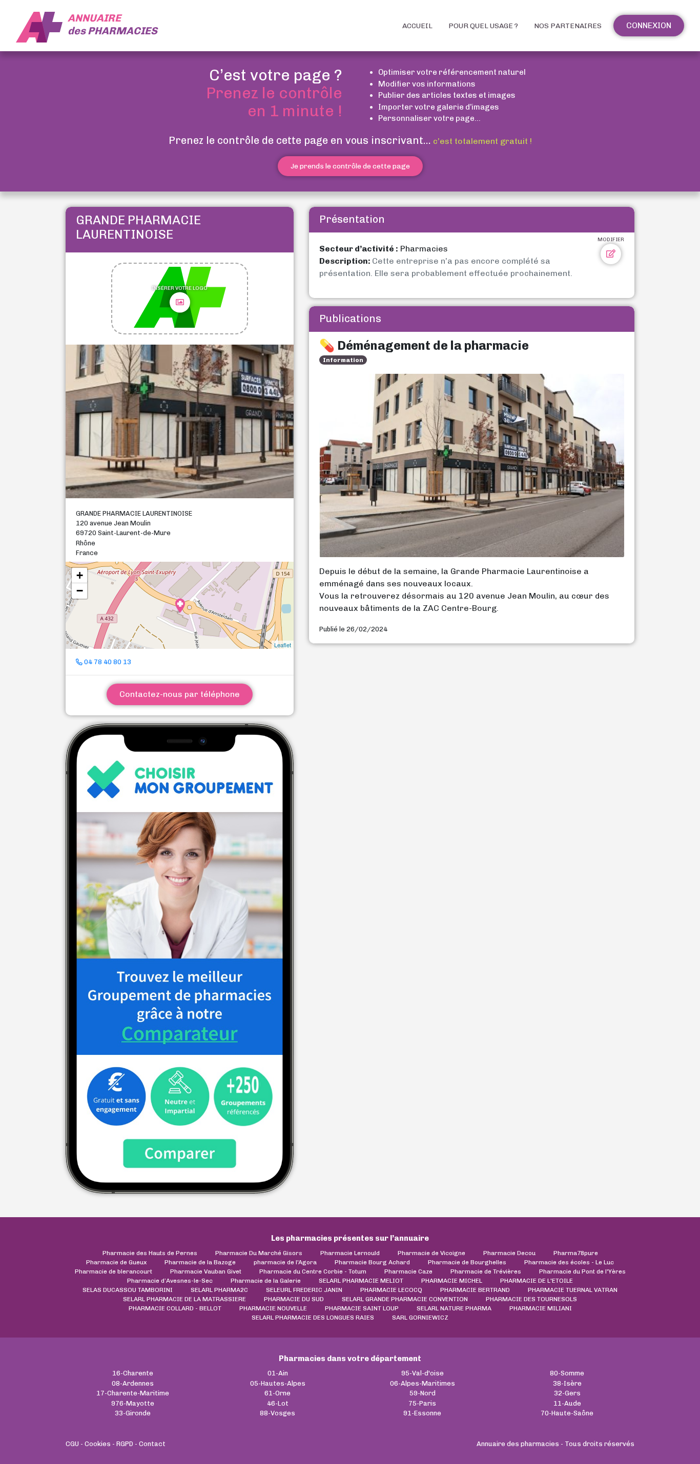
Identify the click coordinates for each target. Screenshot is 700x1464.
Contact (152, 1444)
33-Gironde (133, 1413)
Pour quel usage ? (483, 26)
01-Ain (277, 1373)
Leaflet (282, 645)
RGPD (124, 1444)
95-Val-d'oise (422, 1373)
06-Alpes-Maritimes (422, 1383)
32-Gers (567, 1393)
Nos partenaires (568, 26)
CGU (72, 1444)
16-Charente (132, 1373)
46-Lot (278, 1403)
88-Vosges (277, 1413)
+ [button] (79, 575)
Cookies (98, 1444)
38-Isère (567, 1383)
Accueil (417, 26)
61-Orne (277, 1393)
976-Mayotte (132, 1403)
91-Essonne (422, 1413)
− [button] (79, 590)
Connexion (648, 25)
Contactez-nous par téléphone (179, 694)
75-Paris (422, 1403)
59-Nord (422, 1393)
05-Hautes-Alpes (277, 1383)
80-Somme (567, 1373)
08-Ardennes (133, 1383)
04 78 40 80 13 (107, 662)
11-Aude (567, 1403)
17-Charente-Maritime (132, 1393)
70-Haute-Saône (567, 1413)
